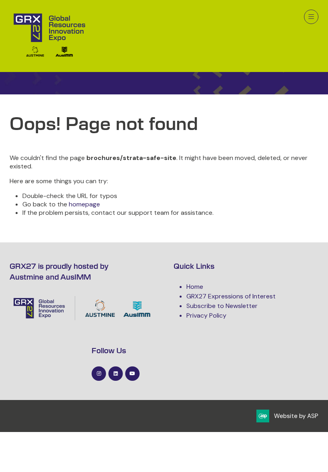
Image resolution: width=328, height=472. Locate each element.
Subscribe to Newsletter (222, 306)
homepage (84, 204)
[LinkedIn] (115, 373)
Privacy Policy (206, 315)
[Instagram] (99, 373)
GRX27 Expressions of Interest (231, 296)
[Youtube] (132, 373)
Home (194, 286)
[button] (311, 17)
